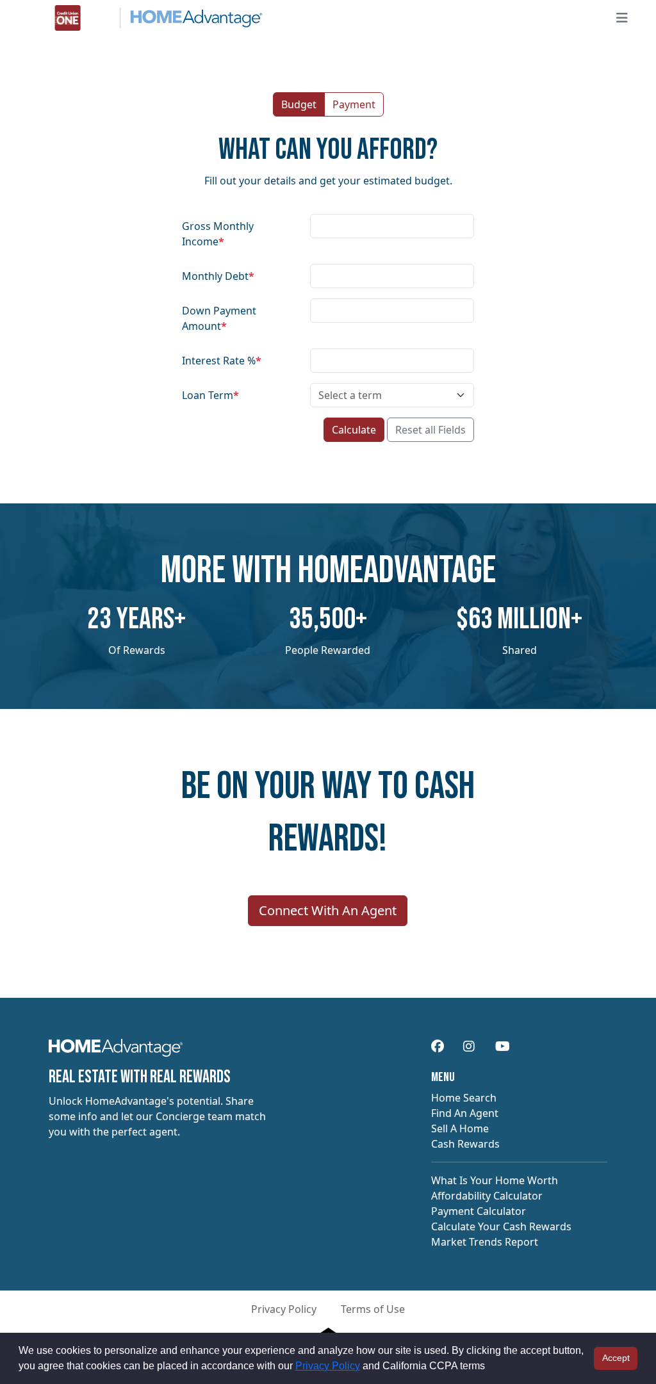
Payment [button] (353, 104)
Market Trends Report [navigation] (484, 1242)
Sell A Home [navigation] (460, 1128)
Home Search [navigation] (463, 1098)
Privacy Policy (327, 1365)
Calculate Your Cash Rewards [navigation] (501, 1226)
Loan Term (210, 395)
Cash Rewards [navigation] (465, 1144)
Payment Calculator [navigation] (478, 1211)
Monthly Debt (218, 276)
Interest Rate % (221, 361)
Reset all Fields (430, 430)
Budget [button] (298, 104)
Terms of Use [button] (373, 1309)
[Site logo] (145, 18)
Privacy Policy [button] (283, 1309)
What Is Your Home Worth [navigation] (494, 1180)
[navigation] (116, 1052)
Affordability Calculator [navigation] (487, 1196)
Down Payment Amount (219, 318)
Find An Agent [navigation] (464, 1113)
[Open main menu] (622, 18)
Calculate (354, 430)
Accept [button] (616, 1358)
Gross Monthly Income (218, 233)
